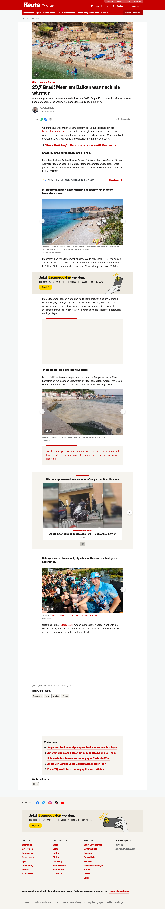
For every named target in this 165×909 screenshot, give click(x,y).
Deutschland (28, 853)
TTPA (57, 902)
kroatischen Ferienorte (53, 131)
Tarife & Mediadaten (43, 902)
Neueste (136, 12)
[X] (43, 802)
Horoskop (57, 861)
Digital (56, 857)
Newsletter (27, 874)
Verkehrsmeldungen (93, 865)
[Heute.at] (31, 4)
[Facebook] (45, 119)
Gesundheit (89, 857)
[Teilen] (50, 119)
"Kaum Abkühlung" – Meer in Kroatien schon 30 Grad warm (80, 145)
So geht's (46, 287)
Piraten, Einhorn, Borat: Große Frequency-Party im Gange (75, 615)
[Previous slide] (35, 512)
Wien (47, 696)
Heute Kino (58, 869)
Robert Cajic (48, 108)
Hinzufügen (114, 180)
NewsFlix (119, 845)
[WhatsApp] (41, 119)
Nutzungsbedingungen (93, 902)
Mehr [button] (103, 12)
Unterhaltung (68, 12)
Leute (55, 849)
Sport (38, 12)
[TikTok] (56, 802)
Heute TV (57, 874)
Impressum (27, 902)
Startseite (25, 18)
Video (128, 12)
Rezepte (88, 853)
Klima (35, 784)
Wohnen (88, 861)
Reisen (87, 874)
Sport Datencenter (93, 845)
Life (58, 12)
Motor (87, 869)
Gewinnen (94, 12)
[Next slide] (122, 221)
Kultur (56, 853)
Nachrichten (28, 857)
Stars (55, 845)
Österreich (28, 12)
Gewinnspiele (90, 849)
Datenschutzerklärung (71, 902)
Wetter (25, 869)
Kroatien (56, 696)
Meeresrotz (67, 624)
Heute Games (59, 865)
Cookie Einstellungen (115, 902)
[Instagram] (50, 802)
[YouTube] (62, 802)
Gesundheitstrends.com (125, 849)
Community (82, 12)
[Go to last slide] (42, 221)
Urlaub (65, 696)
